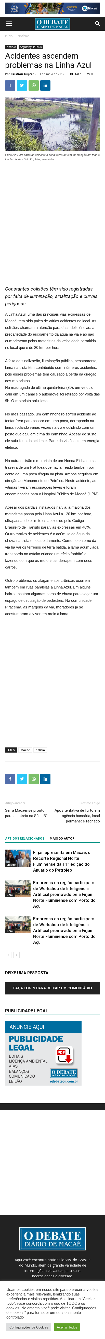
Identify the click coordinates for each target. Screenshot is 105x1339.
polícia (40, 750)
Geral (10, 895)
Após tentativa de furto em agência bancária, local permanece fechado (77, 815)
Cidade (11, 864)
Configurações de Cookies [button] (28, 1327)
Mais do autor (62, 838)
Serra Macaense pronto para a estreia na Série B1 (26, 813)
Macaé (25, 750)
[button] (98, 24)
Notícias (23, 36)
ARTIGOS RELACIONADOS (24, 838)
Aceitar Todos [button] (67, 1327)
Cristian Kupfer (22, 74)
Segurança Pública (31, 47)
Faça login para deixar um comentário (52, 988)
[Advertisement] (52, 221)
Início (9, 36)
